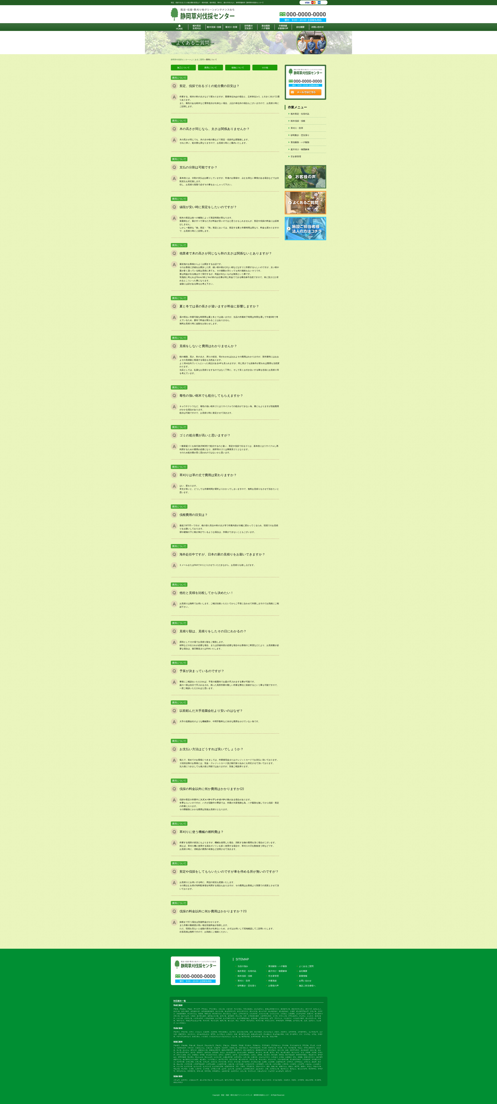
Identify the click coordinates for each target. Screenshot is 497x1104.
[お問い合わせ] (317, 27)
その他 (265, 67)
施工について (183, 67)
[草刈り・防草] (231, 27)
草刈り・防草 (297, 128)
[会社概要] (300, 27)
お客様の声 (273, 985)
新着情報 (303, 976)
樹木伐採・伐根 (298, 121)
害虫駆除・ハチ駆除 (300, 142)
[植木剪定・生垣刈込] (196, 27)
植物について (238, 67)
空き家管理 (296, 156)
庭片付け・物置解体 (300, 149)
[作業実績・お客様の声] (283, 27)
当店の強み (243, 966)
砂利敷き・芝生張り (300, 135)
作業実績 (272, 980)
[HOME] (179, 27)
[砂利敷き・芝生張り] (248, 27)
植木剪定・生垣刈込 (300, 113)
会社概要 (303, 971)
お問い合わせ (305, 980)
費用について (210, 67)
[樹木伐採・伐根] (214, 27)
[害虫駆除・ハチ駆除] (265, 27)
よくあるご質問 (306, 966)
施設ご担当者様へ (307, 985)
